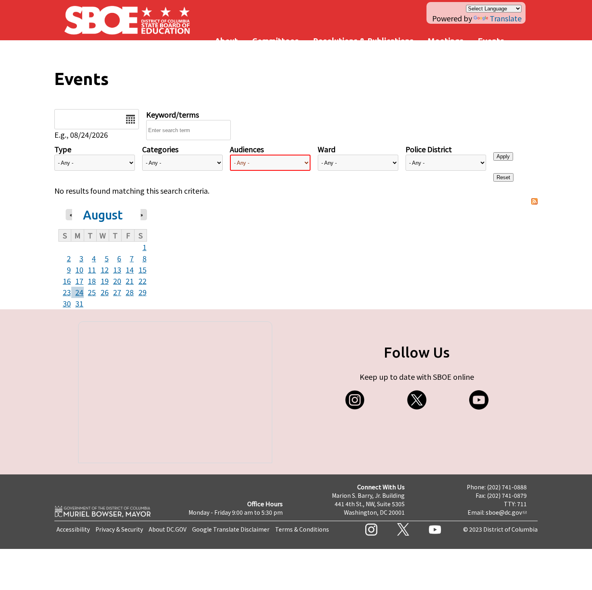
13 (117, 269)
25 (92, 292)
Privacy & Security (119, 529)
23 (67, 292)
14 (130, 269)
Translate (506, 18)
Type (62, 149)
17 (79, 280)
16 (67, 280)
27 (117, 292)
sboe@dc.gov (504, 512)
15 (143, 269)
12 (105, 269)
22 (143, 280)
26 (105, 292)
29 (143, 292)
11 (92, 269)
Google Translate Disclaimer (230, 529)
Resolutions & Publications (363, 41)
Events (491, 41)
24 (79, 292)
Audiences (247, 149)
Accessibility (73, 529)
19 (105, 280)
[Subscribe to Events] (534, 201)
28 (130, 292)
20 (117, 280)
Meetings (446, 41)
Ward (326, 149)
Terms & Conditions (302, 529)
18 (92, 280)
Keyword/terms (172, 114)
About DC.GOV (167, 529)
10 (79, 269)
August (103, 215)
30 (67, 303)
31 (79, 303)
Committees (275, 41)
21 (130, 280)
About (226, 41)
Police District (429, 149)
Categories (160, 149)
